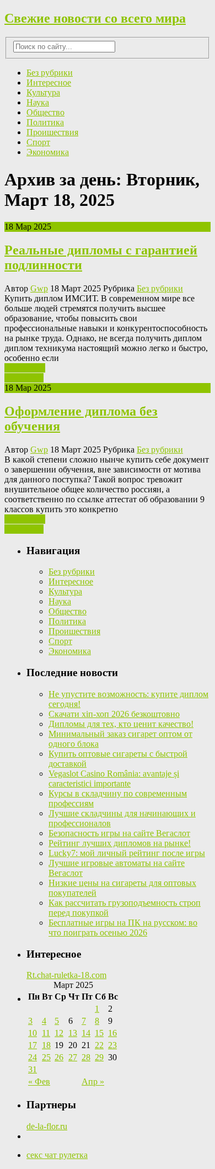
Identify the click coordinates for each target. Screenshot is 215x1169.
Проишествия (52, 132)
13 (72, 1033)
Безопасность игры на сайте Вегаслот (119, 833)
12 (59, 1033)
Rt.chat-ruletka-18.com (66, 975)
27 (72, 1057)
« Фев (39, 1081)
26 (59, 1057)
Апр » (93, 1081)
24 (32, 1057)
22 (99, 1045)
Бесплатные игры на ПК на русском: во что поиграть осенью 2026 (123, 927)
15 (99, 1033)
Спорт (38, 142)
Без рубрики (49, 72)
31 (32, 1069)
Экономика (47, 152)
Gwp (39, 288)
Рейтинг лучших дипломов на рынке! (120, 843)
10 (32, 1033)
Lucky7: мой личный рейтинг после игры (127, 853)
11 (46, 1033)
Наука (37, 102)
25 (46, 1057)
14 (86, 1033)
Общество (45, 112)
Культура (43, 92)
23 (112, 1045)
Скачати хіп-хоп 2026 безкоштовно (114, 714)
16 (112, 1033)
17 (32, 1045)
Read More (24, 377)
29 (99, 1057)
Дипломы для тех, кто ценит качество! (121, 724)
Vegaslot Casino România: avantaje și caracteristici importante (114, 778)
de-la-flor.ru (46, 1126)
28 (86, 1057)
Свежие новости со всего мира (95, 18)
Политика (45, 122)
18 (46, 1045)
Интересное (48, 82)
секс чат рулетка (57, 1155)
